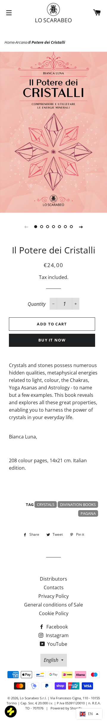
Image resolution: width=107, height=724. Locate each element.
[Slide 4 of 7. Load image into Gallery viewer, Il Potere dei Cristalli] (53, 227)
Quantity (36, 304)
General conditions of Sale (53, 604)
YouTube (56, 644)
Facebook (56, 626)
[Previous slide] (26, 226)
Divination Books (78, 504)
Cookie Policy (53, 613)
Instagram (57, 635)
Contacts (54, 587)
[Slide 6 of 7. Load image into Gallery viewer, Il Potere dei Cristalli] (65, 227)
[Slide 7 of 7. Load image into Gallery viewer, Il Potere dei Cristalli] (71, 227)
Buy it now (52, 340)
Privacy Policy (53, 596)
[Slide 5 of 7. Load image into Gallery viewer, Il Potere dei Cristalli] (59, 227)
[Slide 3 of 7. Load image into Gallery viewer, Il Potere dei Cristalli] (48, 227)
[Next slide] (80, 226)
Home (9, 42)
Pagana (88, 513)
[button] (89, 714)
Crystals (45, 504)
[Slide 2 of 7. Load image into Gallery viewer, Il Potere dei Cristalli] (42, 227)
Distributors (53, 579)
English (51, 660)
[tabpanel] (53, 132)
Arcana (21, 42)
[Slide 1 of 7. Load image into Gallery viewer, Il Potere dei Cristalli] (36, 227)
